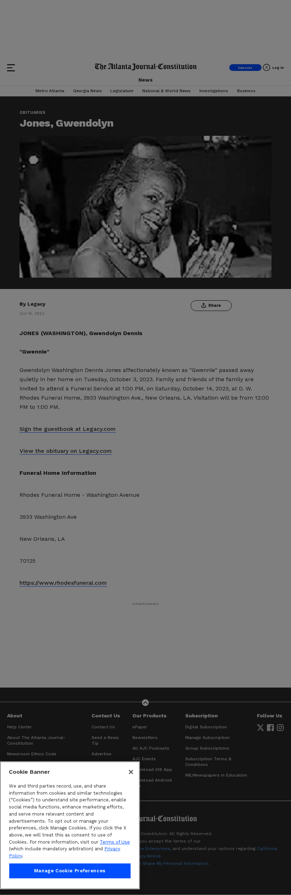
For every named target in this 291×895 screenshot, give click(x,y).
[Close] (131, 772)
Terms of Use (115, 842)
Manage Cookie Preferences (70, 870)
